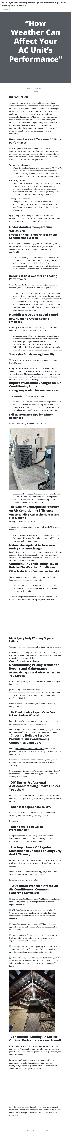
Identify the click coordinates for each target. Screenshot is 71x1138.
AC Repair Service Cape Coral (22, 521)
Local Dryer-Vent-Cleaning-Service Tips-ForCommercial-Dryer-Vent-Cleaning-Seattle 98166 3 (34, 4)
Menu (5, 9)
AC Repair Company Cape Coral (30, 748)
